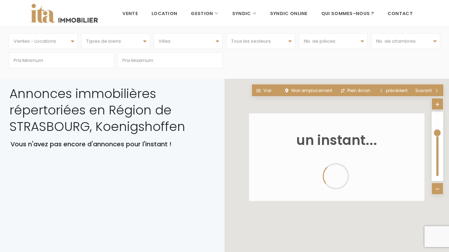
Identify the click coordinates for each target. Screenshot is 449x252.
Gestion (202, 13)
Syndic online (289, 13)
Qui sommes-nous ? (347, 13)
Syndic (241, 13)
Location (164, 13)
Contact (400, 13)
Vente (130, 13)
